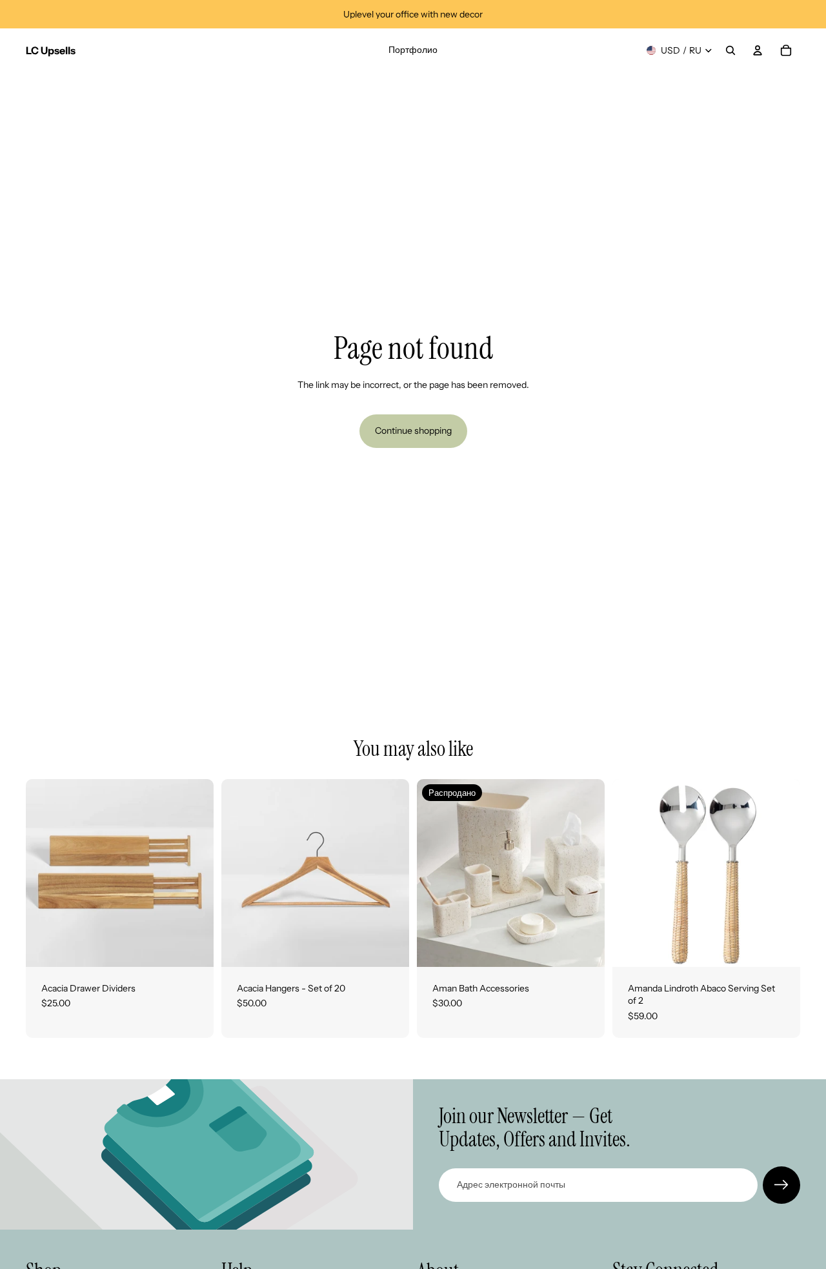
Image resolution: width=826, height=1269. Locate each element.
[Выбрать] (193, 947)
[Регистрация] (781, 1185)
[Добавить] (780, 947)
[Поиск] (730, 50)
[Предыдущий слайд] (45, 872)
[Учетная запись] (757, 50)
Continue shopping (413, 430)
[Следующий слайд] (194, 872)
